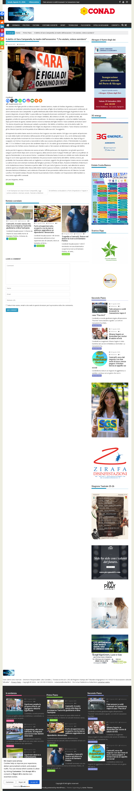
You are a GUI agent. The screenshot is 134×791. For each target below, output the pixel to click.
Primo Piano (9, 184)
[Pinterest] (2, 30)
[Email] (32, 100)
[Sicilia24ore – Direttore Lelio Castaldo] (8, 25)
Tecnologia (73, 25)
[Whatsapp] (20, 100)
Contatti (115, 25)
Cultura (36, 25)
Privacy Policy (16, 682)
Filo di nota (85, 25)
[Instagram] (28, 100)
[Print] (36, 100)
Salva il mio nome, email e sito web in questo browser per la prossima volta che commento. (40, 305)
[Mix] (2, 39)
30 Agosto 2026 (68, 234)
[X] (12, 100)
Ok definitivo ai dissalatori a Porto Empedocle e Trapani (67, 191)
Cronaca (15, 25)
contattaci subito (104, 682)
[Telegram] (24, 100)
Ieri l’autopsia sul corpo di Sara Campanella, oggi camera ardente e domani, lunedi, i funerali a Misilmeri (24, 192)
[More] (40, 100)
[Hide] (1, 51)
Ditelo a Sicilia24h (101, 25)
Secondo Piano (97, 325)
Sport (63, 25)
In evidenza (10, 720)
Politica (26, 25)
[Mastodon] (2, 35)
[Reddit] (2, 22)
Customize (10, 782)
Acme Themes (87, 787)
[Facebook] (8, 100)
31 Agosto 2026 (12, 221)
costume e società (49, 25)
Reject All (22, 782)
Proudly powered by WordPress (53, 787)
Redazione (22, 44)
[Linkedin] (16, 100)
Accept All (34, 782)
